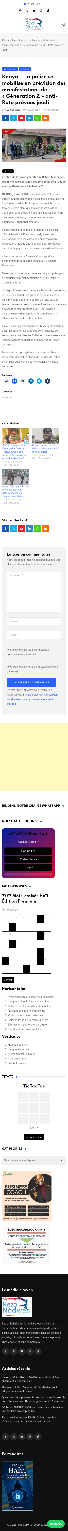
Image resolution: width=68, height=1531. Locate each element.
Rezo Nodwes (13, 110)
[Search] (64, 24)
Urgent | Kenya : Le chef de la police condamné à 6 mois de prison (45, 448)
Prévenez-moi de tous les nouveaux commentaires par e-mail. (28, 652)
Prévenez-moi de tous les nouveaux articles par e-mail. (32, 669)
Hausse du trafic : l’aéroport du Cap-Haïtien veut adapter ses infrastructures (29, 1389)
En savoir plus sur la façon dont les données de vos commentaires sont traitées (32, 699)
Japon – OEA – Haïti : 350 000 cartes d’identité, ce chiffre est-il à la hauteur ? (31, 1379)
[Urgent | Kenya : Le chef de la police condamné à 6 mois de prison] (45, 436)
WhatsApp (56, 1523)
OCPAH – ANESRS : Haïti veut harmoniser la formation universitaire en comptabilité (33, 1409)
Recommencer (34, 1137)
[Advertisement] (34, 757)
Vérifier (8, 980)
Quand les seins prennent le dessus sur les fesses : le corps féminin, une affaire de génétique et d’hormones (33, 1399)
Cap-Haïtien (28, 851)
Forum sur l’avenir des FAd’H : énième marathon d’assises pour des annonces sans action (29, 1419)
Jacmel (28, 867)
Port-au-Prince (28, 859)
